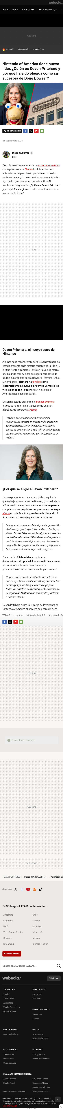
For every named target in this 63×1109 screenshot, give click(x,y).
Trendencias (8, 1054)
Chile (35, 914)
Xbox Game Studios (13, 932)
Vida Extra (36, 998)
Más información (9, 1106)
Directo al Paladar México (14, 1091)
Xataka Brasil (9, 1083)
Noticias (19, 615)
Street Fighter (38, 49)
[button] (22, 153)
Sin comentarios (14, 131)
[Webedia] (56, 2)
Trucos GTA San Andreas (35, 877)
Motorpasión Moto (40, 1038)
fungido (36, 381)
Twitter (31, 131)
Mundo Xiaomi (9, 1011)
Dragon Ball (23, 49)
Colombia (8, 920)
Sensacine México (40, 1083)
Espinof (35, 1019)
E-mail (42, 131)
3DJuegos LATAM (40, 1079)
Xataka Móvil (9, 998)
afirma (6, 513)
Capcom (7, 938)
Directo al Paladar (11, 1034)
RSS (34, 888)
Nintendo (10, 49)
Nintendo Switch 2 (36, 615)
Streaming (8, 944)
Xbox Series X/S (48, 9)
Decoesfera (8, 1059)
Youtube (28, 888)
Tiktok (40, 888)
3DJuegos (36, 994)
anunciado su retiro (48, 165)
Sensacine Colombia (41, 1087)
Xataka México (9, 1079)
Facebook (25, 131)
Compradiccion (9, 1063)
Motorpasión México (41, 1091)
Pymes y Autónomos (41, 1059)
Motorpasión (37, 1034)
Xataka (6, 994)
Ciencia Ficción (40, 944)
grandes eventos (44, 401)
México (36, 920)
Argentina (8, 914)
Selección (28, 9)
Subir (51, 978)
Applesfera (8, 1003)
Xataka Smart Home (12, 1007)
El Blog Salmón (38, 1054)
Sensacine (37, 1014)
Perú (5, 926)
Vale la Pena (10, 9)
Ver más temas (12, 954)
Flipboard (36, 131)
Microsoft (37, 932)
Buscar (59, 966)
